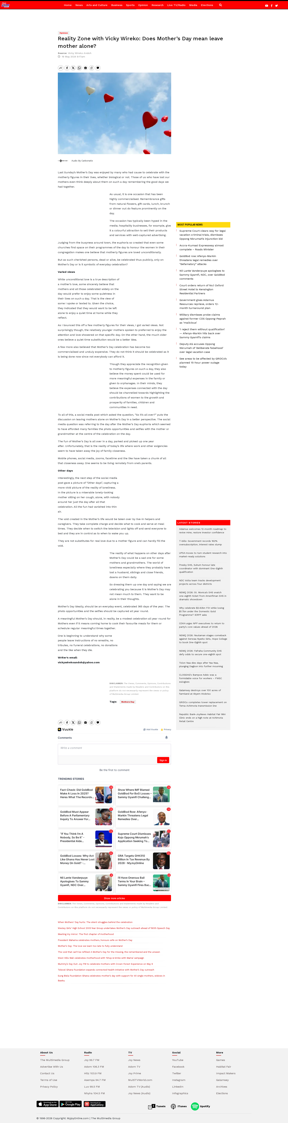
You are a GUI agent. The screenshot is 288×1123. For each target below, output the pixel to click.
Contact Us (47, 1073)
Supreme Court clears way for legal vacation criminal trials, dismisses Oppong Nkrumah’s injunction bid (203, 234)
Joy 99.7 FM (91, 1060)
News (79, 5)
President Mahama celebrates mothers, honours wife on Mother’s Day (95, 940)
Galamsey (222, 1080)
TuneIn (160, 1106)
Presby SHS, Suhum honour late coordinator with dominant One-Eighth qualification (201, 570)
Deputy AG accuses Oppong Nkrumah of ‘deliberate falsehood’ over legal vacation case (201, 348)
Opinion (143, 5)
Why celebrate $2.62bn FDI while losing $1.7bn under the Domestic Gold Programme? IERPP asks (201, 613)
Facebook (178, 1066)
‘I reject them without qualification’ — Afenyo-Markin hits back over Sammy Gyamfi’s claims (202, 333)
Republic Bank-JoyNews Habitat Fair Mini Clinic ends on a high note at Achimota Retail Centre (202, 719)
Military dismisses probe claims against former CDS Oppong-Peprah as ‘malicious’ (203, 318)
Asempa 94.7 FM (95, 1080)
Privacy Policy (49, 1086)
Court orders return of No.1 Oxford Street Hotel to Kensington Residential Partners (202, 289)
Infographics (180, 1093)
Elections (207, 5)
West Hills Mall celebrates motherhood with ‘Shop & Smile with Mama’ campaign (101, 958)
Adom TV (134, 1066)
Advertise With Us (51, 1066)
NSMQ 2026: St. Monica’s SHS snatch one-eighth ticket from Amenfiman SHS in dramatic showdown (202, 597)
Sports (130, 5)
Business (116, 5)
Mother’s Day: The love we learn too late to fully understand (90, 946)
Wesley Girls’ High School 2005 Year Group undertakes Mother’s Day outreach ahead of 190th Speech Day (114, 928)
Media (193, 5)
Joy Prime (134, 1073)
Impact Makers (226, 1073)
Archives (221, 1086)
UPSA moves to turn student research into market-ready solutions (203, 556)
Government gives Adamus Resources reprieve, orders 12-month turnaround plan (199, 304)
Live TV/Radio (176, 5)
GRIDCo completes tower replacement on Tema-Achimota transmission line (203, 706)
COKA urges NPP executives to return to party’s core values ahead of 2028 (201, 627)
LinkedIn (177, 1086)
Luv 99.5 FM (92, 1086)
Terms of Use (48, 1080)
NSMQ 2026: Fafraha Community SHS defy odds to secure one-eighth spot (200, 654)
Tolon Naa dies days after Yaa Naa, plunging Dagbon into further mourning (201, 666)
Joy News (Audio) (139, 1093)
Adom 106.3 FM (94, 1066)
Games (220, 1060)
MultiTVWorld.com (140, 1080)
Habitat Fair (223, 1066)
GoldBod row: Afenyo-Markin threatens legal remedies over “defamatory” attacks (199, 260)
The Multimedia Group (55, 1060)
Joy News (134, 1060)
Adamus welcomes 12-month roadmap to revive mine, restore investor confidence (202, 532)
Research (158, 5)
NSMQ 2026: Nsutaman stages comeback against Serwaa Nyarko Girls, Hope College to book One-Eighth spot (203, 640)
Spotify (204, 1106)
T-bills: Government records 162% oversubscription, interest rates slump (200, 544)
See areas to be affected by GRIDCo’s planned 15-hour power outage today (203, 362)
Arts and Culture (97, 5)
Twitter (176, 1073)
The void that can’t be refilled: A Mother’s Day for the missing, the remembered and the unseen (109, 952)
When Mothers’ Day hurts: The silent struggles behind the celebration (95, 922)
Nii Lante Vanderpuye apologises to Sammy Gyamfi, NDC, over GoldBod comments (202, 274)
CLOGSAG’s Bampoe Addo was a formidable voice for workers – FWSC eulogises (200, 680)
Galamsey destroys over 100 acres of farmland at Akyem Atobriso (200, 694)
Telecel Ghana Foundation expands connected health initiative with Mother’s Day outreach (106, 970)
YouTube (177, 1060)
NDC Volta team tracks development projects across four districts (200, 584)
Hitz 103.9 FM (93, 1073)
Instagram (178, 1080)
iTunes (182, 1106)
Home (68, 5)
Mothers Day (127, 702)
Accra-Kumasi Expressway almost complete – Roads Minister (202, 247)
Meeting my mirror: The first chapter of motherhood (86, 934)
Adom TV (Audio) (139, 1086)
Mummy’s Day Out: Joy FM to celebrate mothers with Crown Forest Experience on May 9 (105, 964)
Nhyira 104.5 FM (94, 1093)
